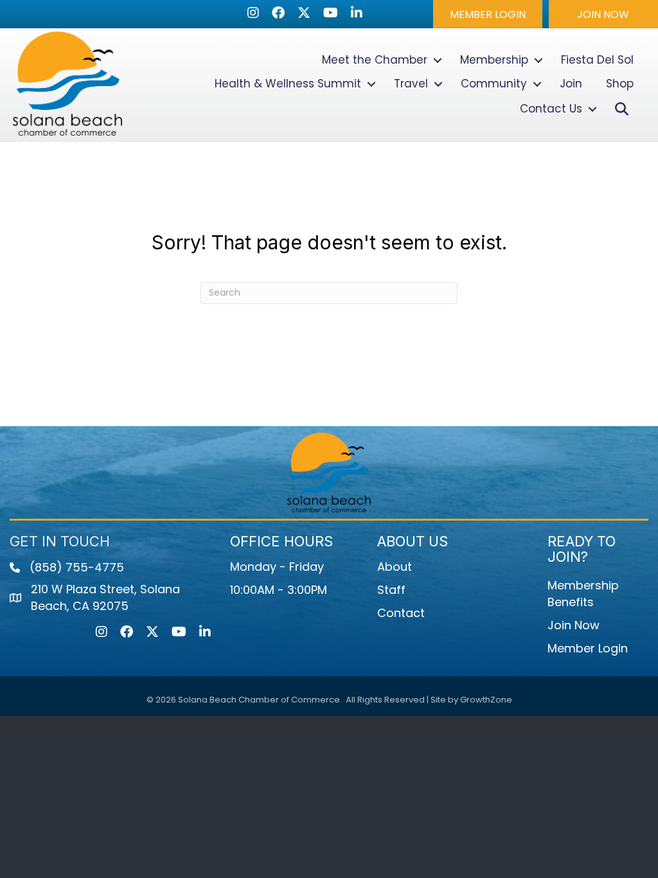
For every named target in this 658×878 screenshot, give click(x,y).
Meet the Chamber (374, 59)
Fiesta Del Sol (597, 59)
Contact (401, 613)
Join (571, 83)
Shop (620, 83)
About (394, 567)
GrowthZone (486, 700)
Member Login (587, 648)
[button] (487, 14)
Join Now (573, 625)
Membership (494, 59)
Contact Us (551, 108)
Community (494, 83)
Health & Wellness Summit (288, 83)
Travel (411, 83)
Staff (391, 590)
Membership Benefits (583, 593)
